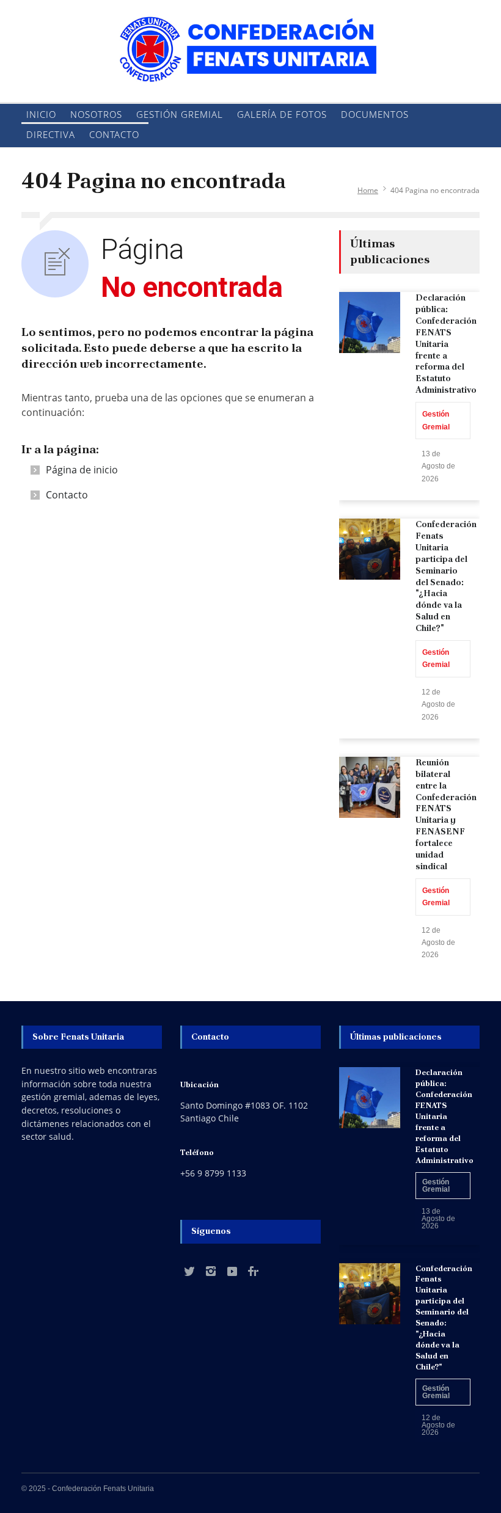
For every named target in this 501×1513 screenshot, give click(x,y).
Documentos (375, 114)
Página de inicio (82, 469)
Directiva (50, 134)
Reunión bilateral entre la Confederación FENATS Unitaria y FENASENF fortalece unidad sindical (446, 814)
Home (367, 190)
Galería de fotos (282, 114)
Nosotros (96, 114)
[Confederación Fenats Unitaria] (250, 63)
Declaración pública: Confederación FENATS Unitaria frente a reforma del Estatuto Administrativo (446, 343)
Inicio (41, 114)
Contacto (114, 134)
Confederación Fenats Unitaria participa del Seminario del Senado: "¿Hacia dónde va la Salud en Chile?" (446, 576)
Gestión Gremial (179, 114)
